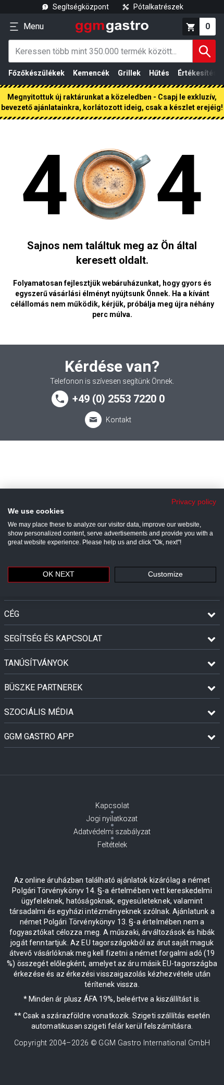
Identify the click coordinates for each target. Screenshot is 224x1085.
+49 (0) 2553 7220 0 (118, 399)
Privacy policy (193, 502)
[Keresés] (204, 51)
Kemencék (91, 73)
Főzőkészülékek (36, 73)
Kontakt (118, 420)
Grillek (129, 73)
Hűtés (159, 73)
